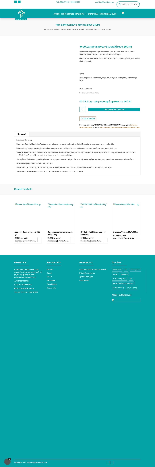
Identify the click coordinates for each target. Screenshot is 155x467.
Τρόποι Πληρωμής (86, 277)
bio (126, 270)
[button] (87, 119)
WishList (50, 269)
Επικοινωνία (51, 288)
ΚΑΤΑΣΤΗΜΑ (93, 14)
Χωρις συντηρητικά (119, 279)
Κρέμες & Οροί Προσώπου (62, 29)
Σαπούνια (133, 125)
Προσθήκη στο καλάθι (114, 109)
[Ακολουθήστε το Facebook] (15, 2)
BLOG (114, 14)
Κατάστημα (51, 280)
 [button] (39, 239)
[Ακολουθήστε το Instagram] (19, 2)
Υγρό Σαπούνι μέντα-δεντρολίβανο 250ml (125, 127)
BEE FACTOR (117, 270)
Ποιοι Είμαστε (52, 284)
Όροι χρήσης (84, 280)
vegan (115, 274)
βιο (131, 279)
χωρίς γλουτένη (118, 287)
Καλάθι (49, 273)
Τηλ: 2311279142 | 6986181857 (68, 2)
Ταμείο (49, 277)
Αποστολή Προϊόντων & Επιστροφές (93, 269)
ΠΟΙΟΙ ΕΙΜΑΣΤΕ (67, 14)
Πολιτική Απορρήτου (87, 273)
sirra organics (105, 127)
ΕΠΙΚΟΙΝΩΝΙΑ (105, 14)
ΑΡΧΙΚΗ (57, 14)
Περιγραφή (22, 134)
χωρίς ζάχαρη (132, 287)
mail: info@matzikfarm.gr (104, 2)
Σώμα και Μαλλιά (78, 29)
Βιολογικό (124, 274)
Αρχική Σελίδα (48, 29)
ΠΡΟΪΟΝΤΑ (79, 14)
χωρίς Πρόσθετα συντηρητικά (123, 283)
